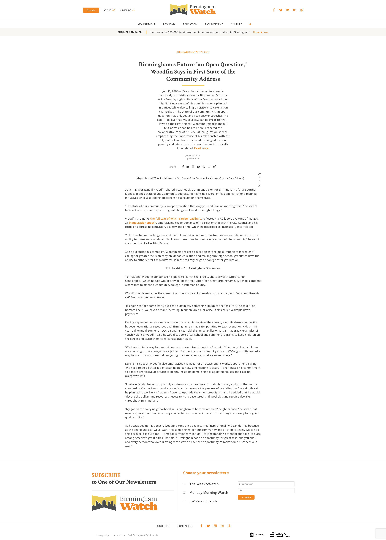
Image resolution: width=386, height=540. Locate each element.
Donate (91, 10)
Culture (236, 24)
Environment (214, 24)
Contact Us (185, 526)
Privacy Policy (102, 535)
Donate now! (260, 32)
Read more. (201, 148)
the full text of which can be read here (175, 218)
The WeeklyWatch (204, 484)
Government (146, 24)
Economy (169, 24)
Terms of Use (118, 535)
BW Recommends (203, 501)
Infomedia (153, 535)
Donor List (162, 526)
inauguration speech (142, 222)
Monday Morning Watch (208, 492)
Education (190, 24)
